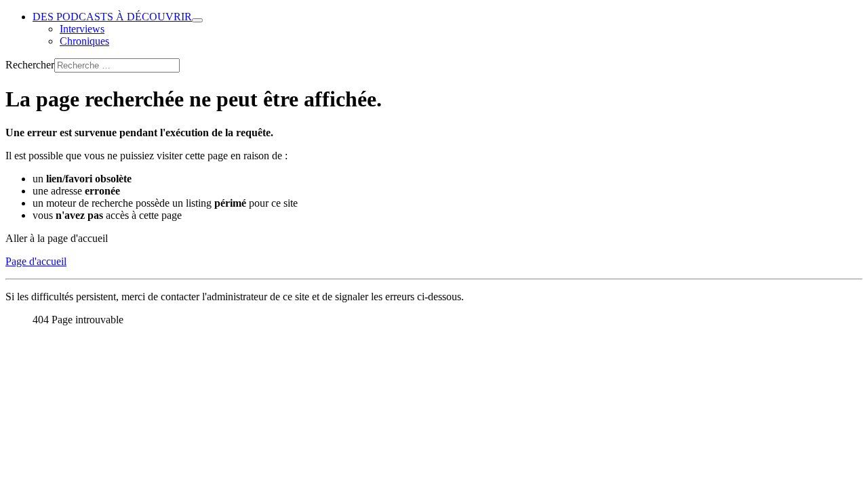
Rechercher (29, 64)
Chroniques (84, 41)
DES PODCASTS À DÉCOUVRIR (112, 16)
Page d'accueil (35, 261)
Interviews (82, 29)
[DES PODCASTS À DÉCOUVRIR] (197, 20)
